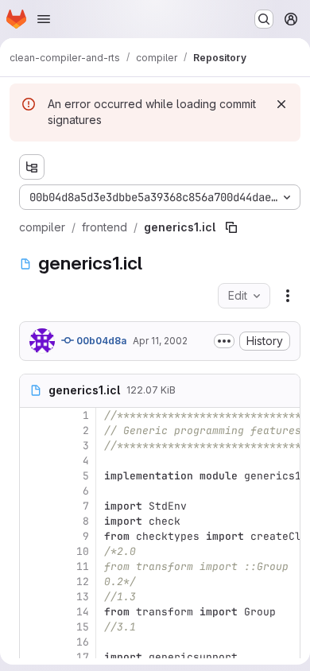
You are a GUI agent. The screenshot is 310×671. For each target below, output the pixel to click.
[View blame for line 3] (33, 445)
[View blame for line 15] (33, 626)
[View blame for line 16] (33, 642)
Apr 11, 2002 (160, 341)
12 (82, 581)
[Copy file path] (231, 227)
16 (82, 642)
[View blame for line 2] (33, 430)
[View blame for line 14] (33, 611)
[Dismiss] (281, 104)
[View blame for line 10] (33, 551)
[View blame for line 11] (33, 566)
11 (82, 566)
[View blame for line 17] (33, 657)
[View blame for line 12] (33, 581)
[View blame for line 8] (33, 521)
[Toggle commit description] (224, 341)
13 (82, 596)
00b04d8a (100, 341)
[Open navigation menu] (43, 19)
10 (82, 551)
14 (82, 612)
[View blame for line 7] (33, 506)
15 (82, 627)
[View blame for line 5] (33, 475)
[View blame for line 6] (33, 490)
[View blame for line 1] (33, 415)
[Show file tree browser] (32, 167)
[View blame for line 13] (33, 596)
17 (82, 657)
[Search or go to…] (263, 19)
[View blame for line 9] (33, 536)
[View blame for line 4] (33, 460)
